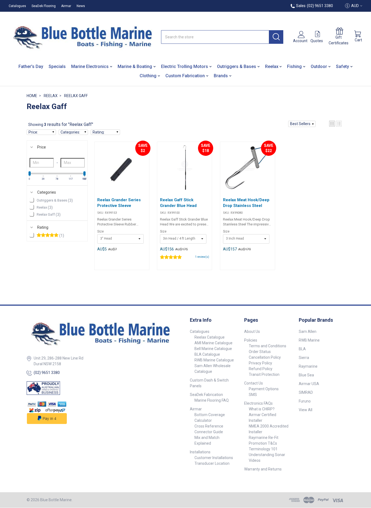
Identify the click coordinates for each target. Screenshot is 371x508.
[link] (57, 236)
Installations (200, 452)
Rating (42, 227)
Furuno (305, 401)
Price (41, 147)
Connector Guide (208, 432)
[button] (302, 124)
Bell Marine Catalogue (213, 348)
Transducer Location (211, 463)
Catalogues (17, 6)
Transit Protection (264, 374)
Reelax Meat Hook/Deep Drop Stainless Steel (246, 202)
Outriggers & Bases (236, 66)
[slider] (30, 173)
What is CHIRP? (262, 409)
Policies (250, 340)
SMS (253, 394)
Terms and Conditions (267, 346)
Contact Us (253, 383)
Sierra (304, 357)
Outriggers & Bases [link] (55, 200)
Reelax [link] (45, 207)
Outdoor (319, 66)
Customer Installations (213, 458)
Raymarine (308, 366)
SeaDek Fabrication (206, 394)
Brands (221, 75)
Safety (342, 66)
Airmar (66, 6)
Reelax (271, 66)
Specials (57, 66)
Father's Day (30, 66)
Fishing (294, 66)
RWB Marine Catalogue (214, 360)
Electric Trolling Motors (184, 66)
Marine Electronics (90, 66)
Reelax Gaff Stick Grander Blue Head (178, 202)
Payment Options (264, 389)
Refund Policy (260, 369)
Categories (46, 192)
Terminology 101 (263, 449)
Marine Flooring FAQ (211, 400)
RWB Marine (309, 340)
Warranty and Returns (263, 469)
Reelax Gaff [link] (49, 214)
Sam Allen (307, 331)
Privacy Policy (260, 363)
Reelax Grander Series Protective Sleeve (119, 202)
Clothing (148, 75)
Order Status (260, 351)
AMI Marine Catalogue (213, 343)
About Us (252, 331)
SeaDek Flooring (44, 6)
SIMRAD (306, 392)
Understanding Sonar (267, 455)
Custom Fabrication (185, 75)
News (81, 6)
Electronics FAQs (258, 403)
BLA (302, 349)
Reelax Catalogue (209, 337)
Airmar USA (309, 384)
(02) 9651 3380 (47, 372)
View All (305, 410)
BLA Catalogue (207, 354)
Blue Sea (306, 375)
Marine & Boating (135, 66)
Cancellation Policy (265, 357)
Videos (254, 460)
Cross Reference (208, 426)
